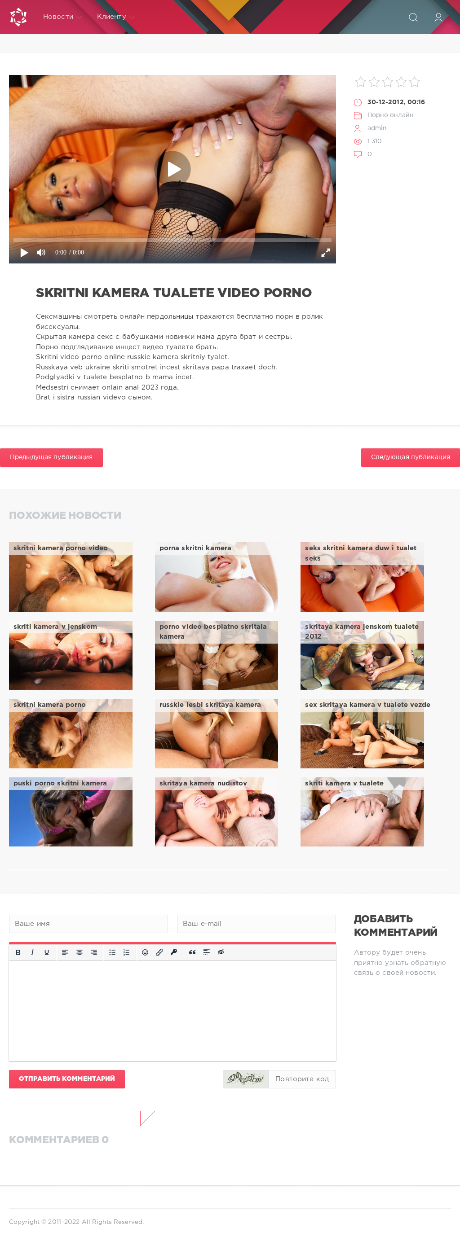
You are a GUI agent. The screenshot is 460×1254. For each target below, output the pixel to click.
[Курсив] (32, 952)
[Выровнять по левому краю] (65, 952)
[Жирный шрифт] (18, 952)
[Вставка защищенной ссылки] (174, 952)
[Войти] (438, 17)
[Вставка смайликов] (145, 952)
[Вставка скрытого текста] (221, 952)
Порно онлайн (390, 115)
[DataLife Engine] (18, 17)
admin (377, 128)
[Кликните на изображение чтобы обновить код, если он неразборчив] (246, 1079)
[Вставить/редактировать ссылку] (159, 952)
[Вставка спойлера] (206, 952)
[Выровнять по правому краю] (94, 952)
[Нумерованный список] (126, 952)
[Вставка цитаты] (192, 952)
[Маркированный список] (112, 952)
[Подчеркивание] (46, 952)
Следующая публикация (410, 457)
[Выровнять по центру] (79, 952)
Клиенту (111, 17)
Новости (58, 17)
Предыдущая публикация (51, 457)
